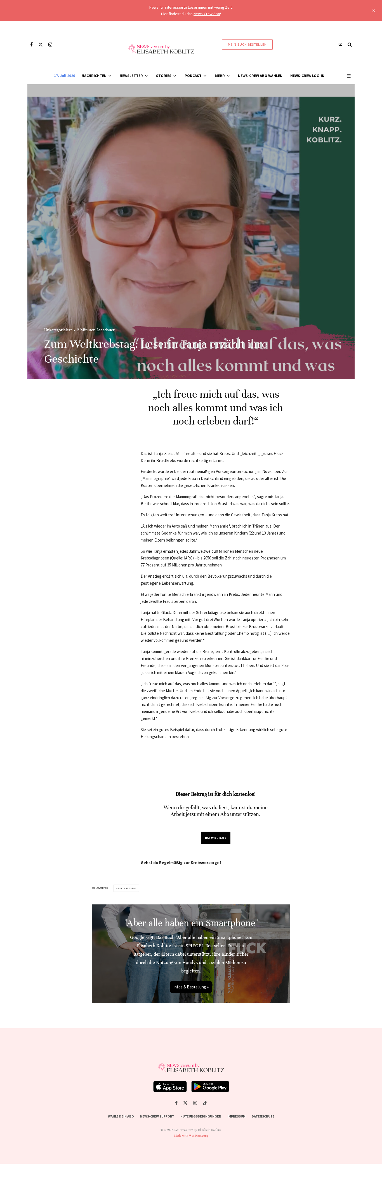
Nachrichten (94, 75)
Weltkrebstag (127, 888)
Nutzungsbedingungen (200, 1116)
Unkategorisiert (58, 329)
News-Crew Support (157, 1116)
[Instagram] (50, 44)
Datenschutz (263, 1116)
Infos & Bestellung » (191, 987)
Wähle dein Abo (121, 1116)
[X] (41, 44)
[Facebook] (31, 44)
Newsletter (131, 75)
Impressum (236, 1116)
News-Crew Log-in (307, 75)
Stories (163, 75)
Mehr (220, 75)
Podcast (193, 75)
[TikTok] (205, 1103)
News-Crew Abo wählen (260, 75)
